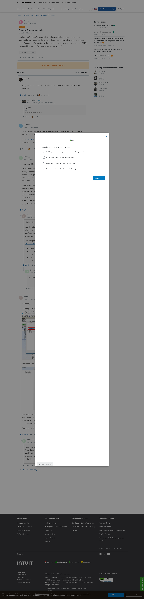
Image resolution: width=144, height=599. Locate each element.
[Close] (106, 135)
